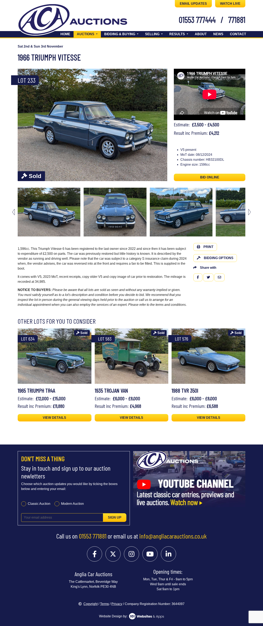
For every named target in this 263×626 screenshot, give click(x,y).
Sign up (114, 517)
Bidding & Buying (120, 34)
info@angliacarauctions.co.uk (173, 536)
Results (177, 34)
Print (208, 247)
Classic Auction (39, 503)
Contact (238, 34)
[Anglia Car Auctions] (80, 20)
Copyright (90, 604)
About (201, 34)
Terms (104, 604)
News (218, 34)
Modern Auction (72, 503)
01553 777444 (197, 19)
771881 (236, 19)
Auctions (89, 34)
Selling (152, 34)
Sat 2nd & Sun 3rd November (40, 46)
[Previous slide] (23, 125)
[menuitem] (49, 212)
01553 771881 (92, 536)
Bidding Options (218, 258)
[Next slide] (161, 125)
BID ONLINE (209, 177)
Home (65, 34)
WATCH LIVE (230, 3)
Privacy (116, 604)
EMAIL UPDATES (193, 3)
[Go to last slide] (13, 212)
